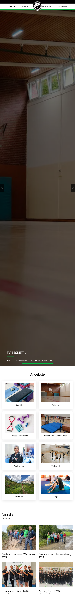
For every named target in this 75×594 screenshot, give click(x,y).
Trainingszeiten (47, 6)
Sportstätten (62, 6)
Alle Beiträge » (6, 518)
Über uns (24, 6)
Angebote (11, 6)
